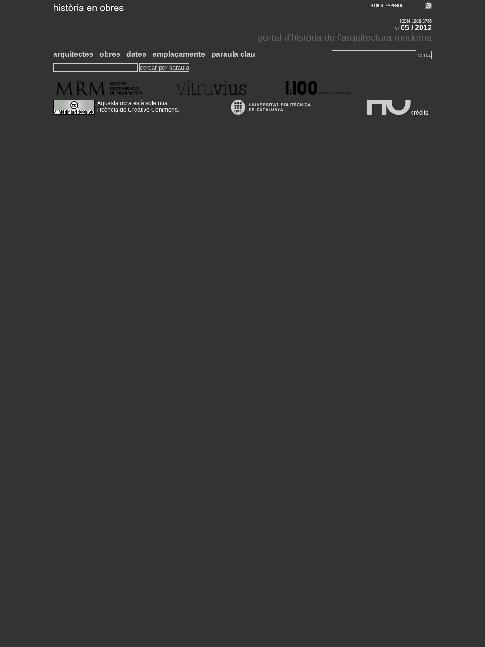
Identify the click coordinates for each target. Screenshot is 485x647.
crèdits (419, 112)
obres (109, 54)
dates (136, 54)
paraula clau (233, 54)
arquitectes (73, 54)
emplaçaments (179, 54)
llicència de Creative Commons (137, 110)
